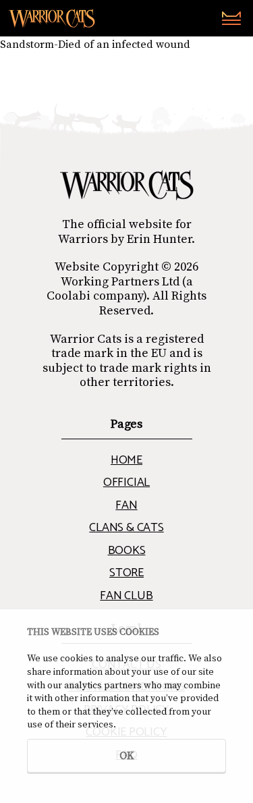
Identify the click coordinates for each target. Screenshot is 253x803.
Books (127, 551)
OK (126, 756)
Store (126, 573)
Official (126, 482)
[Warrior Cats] (127, 185)
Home (126, 460)
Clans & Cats (126, 528)
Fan (126, 505)
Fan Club (126, 596)
